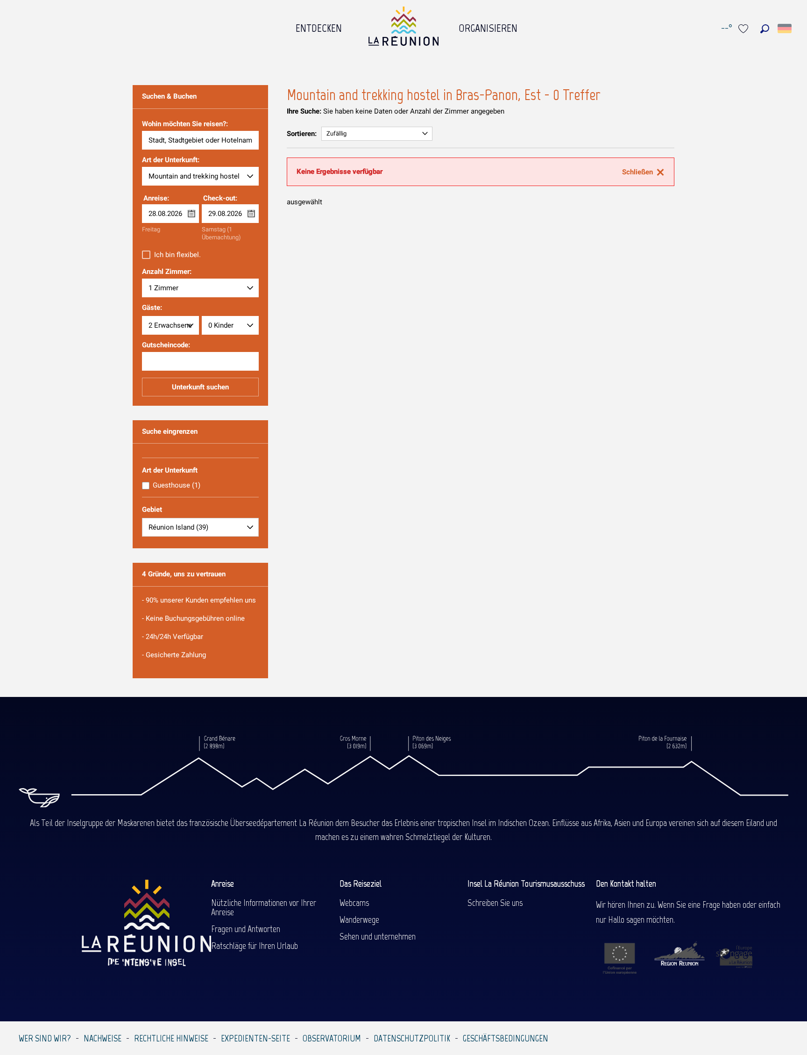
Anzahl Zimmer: (166, 272)
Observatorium (332, 1038)
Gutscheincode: (166, 345)
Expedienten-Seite (255, 1038)
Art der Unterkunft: (170, 160)
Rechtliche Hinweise (171, 1038)
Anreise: (156, 198)
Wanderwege (359, 919)
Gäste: (152, 307)
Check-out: (220, 198)
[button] (765, 29)
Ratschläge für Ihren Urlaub (254, 945)
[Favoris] (744, 28)
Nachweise (102, 1038)
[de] (785, 28)
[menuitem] (318, 26)
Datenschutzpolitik (412, 1038)
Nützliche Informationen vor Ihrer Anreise (263, 907)
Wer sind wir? (45, 1038)
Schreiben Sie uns (495, 902)
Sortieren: (302, 133)
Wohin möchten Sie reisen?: (185, 124)
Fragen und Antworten (245, 928)
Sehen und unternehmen (378, 936)
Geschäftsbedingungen (505, 1038)
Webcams (354, 902)
